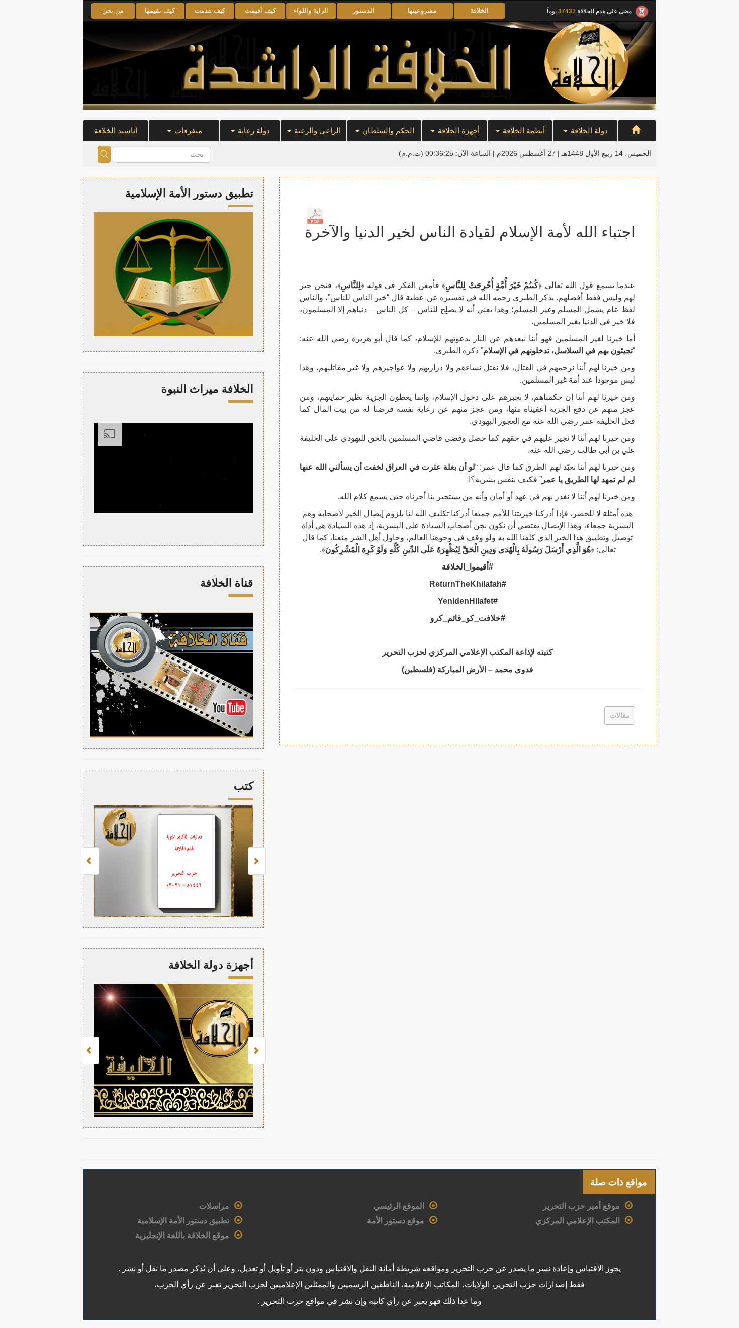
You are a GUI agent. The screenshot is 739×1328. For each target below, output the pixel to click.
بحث (104, 154)
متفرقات (187, 130)
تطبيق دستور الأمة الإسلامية (183, 1220)
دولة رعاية (253, 130)
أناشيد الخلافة (115, 130)
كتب (243, 786)
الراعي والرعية (316, 130)
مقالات (620, 715)
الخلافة (479, 10)
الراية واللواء (311, 10)
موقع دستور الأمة (395, 1220)
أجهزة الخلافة (458, 130)
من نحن (113, 10)
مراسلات (214, 1206)
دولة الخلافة (588, 130)
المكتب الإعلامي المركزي (577, 1220)
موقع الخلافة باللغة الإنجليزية (182, 1235)
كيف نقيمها (160, 10)
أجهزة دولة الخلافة (210, 965)
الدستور (364, 10)
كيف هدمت (210, 10)
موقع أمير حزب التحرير (581, 1206)
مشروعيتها (422, 10)
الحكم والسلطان (387, 130)
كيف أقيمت (260, 10)
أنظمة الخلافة (523, 130)
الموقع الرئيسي (399, 1206)
